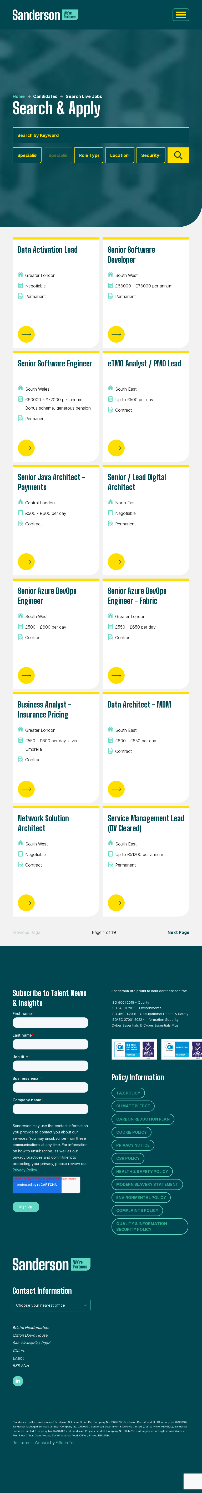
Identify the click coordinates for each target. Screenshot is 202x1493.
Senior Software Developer (131, 254)
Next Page (178, 932)
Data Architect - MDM (139, 704)
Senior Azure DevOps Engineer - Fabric (137, 595)
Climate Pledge (133, 1106)
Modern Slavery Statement (147, 1184)
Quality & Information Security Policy (141, 1226)
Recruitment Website (31, 1442)
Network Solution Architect (43, 823)
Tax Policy (128, 1093)
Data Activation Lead (48, 249)
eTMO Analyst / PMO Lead (144, 363)
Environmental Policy (141, 1197)
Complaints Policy (137, 1210)
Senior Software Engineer (55, 363)
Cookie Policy (131, 1132)
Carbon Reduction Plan (143, 1119)
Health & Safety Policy (142, 1171)
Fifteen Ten (65, 1442)
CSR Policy (128, 1158)
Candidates (45, 96)
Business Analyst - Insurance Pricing (44, 709)
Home (19, 96)
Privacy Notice (133, 1145)
